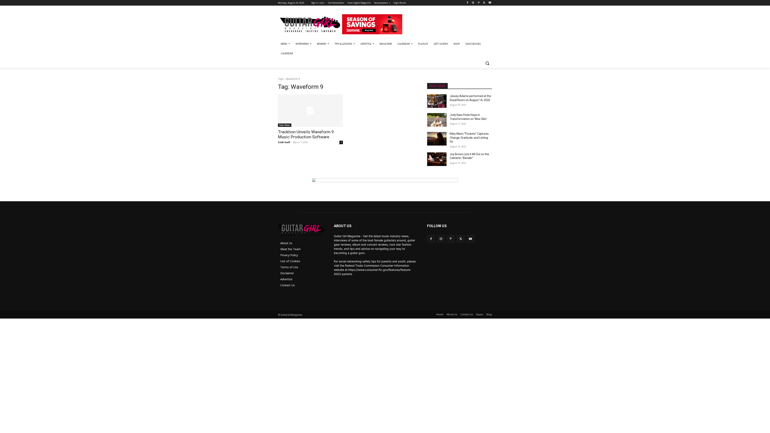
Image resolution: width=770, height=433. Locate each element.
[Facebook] (467, 3)
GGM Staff (284, 142)
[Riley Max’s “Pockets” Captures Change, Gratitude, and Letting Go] (437, 139)
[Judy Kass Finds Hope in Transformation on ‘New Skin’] (437, 120)
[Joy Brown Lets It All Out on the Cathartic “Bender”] (437, 159)
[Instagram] (473, 3)
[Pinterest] (478, 3)
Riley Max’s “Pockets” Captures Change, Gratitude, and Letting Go (469, 137)
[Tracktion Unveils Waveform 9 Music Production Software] (310, 110)
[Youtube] (489, 3)
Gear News (284, 125)
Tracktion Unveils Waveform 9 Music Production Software (306, 134)
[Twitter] (484, 3)
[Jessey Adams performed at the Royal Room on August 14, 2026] (437, 101)
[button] (487, 63)
